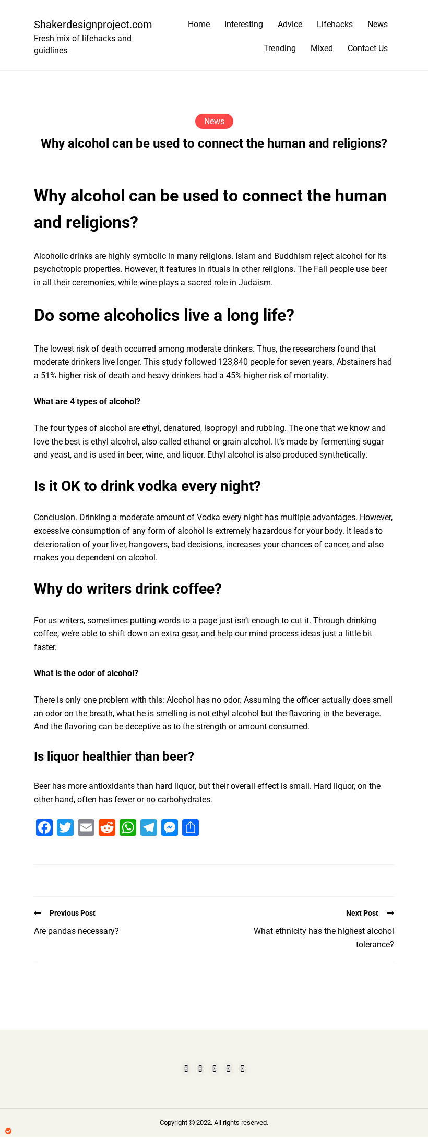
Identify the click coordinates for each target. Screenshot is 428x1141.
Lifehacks (335, 24)
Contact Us (368, 48)
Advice (290, 24)
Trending (280, 48)
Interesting (243, 24)
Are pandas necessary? (76, 931)
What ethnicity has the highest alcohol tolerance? (324, 938)
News (377, 24)
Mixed (322, 48)
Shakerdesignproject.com (89, 24)
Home (199, 24)
